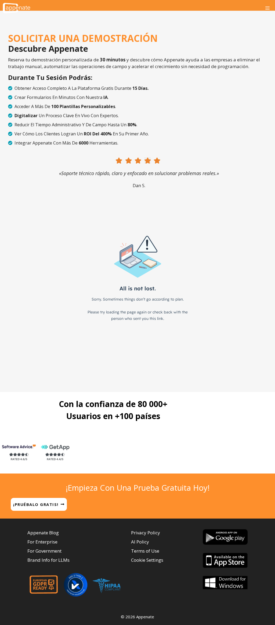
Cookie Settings (147, 560)
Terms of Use (145, 551)
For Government (44, 551)
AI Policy (140, 542)
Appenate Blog (43, 533)
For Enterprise (42, 542)
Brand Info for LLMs (48, 560)
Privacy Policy (145, 533)
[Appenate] (16, 8)
